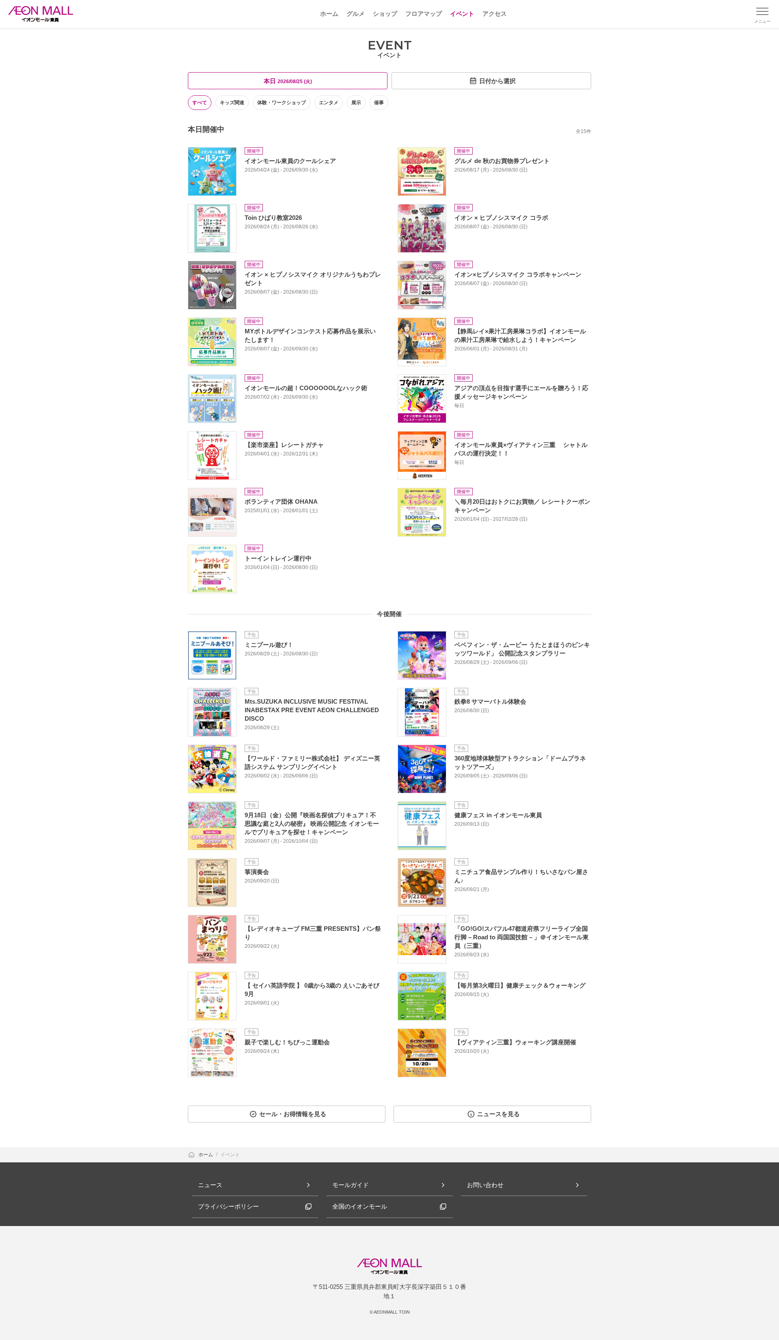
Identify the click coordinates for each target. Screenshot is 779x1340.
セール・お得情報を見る (292, 1113)
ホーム (206, 1154)
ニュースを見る (498, 1113)
